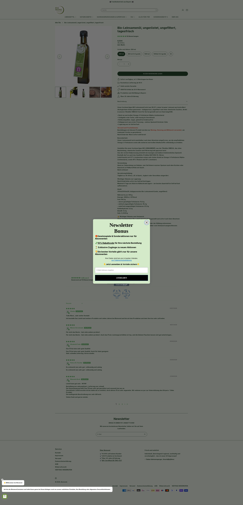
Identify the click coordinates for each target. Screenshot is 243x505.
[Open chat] (5, 496)
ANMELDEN (121, 277)
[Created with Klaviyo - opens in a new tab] (121, 285)
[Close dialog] (146, 222)
